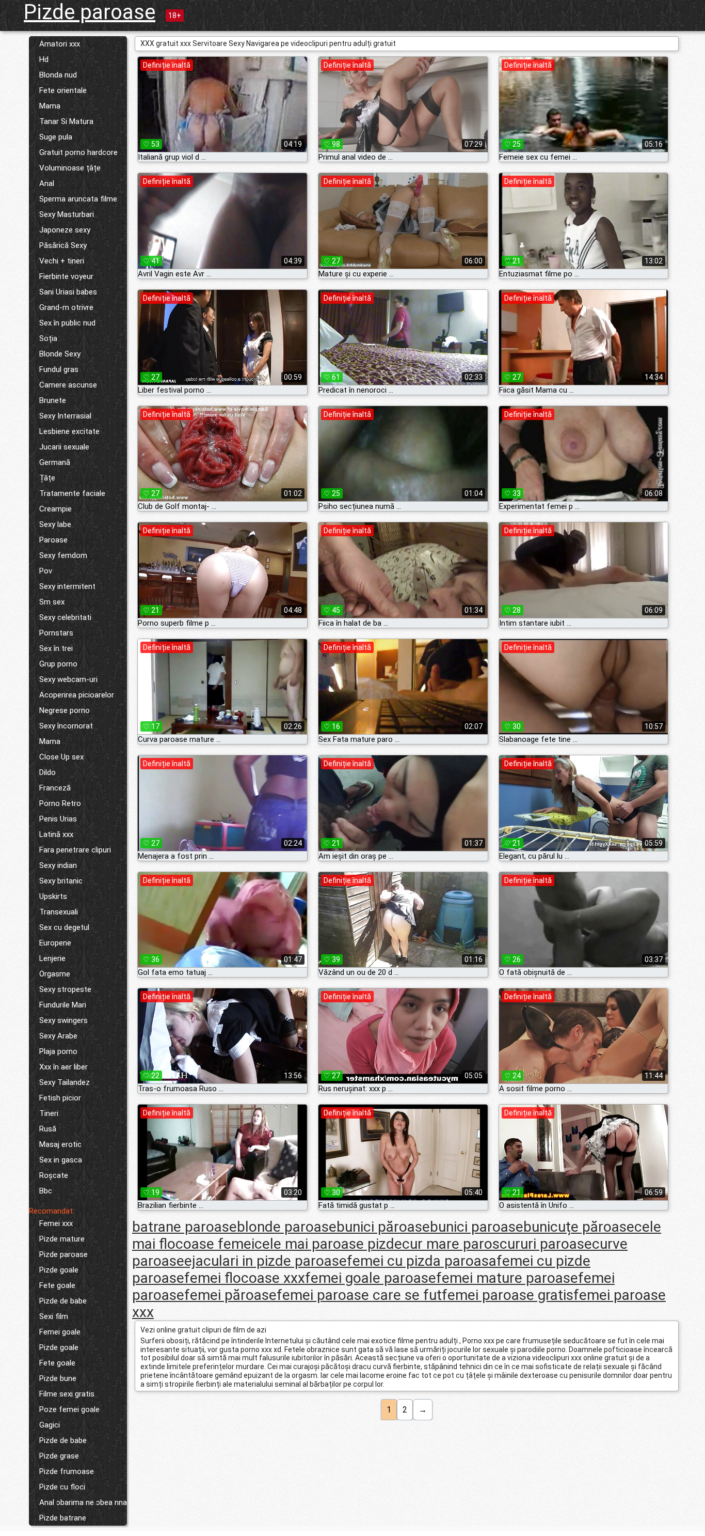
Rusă (47, 1129)
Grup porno (58, 664)
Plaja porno (58, 1051)
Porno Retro (60, 803)
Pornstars (56, 633)
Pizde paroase (89, 12)
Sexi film (53, 1316)
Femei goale (60, 1332)
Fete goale (57, 1285)
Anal (46, 183)
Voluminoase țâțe (70, 168)
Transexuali (58, 912)
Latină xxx (56, 834)
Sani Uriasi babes (68, 292)
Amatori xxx (59, 44)
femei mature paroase (507, 1277)
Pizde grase (59, 1456)
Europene (55, 943)
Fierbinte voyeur (66, 276)
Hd (44, 59)
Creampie (55, 509)
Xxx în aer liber (63, 1067)
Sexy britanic (61, 881)
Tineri (48, 1113)
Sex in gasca (60, 1160)
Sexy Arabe (58, 1036)
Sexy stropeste (65, 989)
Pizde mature (62, 1239)
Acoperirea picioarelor (76, 695)
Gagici (49, 1425)
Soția (48, 338)
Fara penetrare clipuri (75, 850)
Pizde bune (57, 1378)
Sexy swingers (63, 1020)
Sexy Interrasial (65, 416)
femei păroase (230, 1295)
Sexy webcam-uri (68, 679)
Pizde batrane (62, 1518)
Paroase (53, 540)
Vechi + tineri (61, 261)
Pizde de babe (63, 1301)
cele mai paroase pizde (328, 1243)
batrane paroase (184, 1226)
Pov (45, 571)
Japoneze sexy (64, 230)
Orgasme (54, 974)
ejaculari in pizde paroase (265, 1260)
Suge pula (55, 137)
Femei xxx (56, 1223)
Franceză (55, 788)
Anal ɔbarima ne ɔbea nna (83, 1502)
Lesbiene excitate (69, 431)
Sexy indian (58, 865)
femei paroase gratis (507, 1295)
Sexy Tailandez (64, 1082)
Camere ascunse (68, 385)
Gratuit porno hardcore (78, 152)
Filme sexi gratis (66, 1394)
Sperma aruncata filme (78, 199)
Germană (54, 462)
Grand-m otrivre (66, 307)
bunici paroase (476, 1226)
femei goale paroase (370, 1277)
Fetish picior (60, 1098)
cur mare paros (451, 1243)
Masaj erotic (60, 1144)
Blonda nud (58, 75)
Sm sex (52, 602)
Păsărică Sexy (63, 245)
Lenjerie (52, 958)
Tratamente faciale (72, 493)
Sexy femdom (63, 555)
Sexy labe (55, 524)
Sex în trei (56, 648)
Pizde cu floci (62, 1487)
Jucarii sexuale (64, 447)
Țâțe (47, 478)
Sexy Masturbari (66, 214)
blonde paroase (287, 1226)
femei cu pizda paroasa (421, 1260)
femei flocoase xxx (244, 1277)
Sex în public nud (67, 323)
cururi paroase (546, 1243)
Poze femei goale (69, 1409)
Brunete (52, 400)
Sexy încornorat (66, 726)
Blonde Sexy (60, 354)
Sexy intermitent (67, 586)
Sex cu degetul (64, 927)
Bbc (45, 1191)
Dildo (47, 772)
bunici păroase (383, 1226)
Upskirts (53, 896)
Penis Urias (58, 819)
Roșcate (53, 1175)
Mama (49, 106)
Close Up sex (61, 757)
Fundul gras (58, 369)
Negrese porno (64, 710)
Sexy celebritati (65, 617)
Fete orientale (63, 90)
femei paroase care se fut (359, 1295)
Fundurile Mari (62, 1005)
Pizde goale (58, 1270)
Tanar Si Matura (66, 121)
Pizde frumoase (66, 1471)
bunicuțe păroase (578, 1226)
